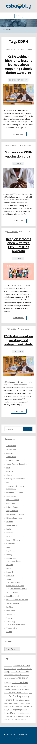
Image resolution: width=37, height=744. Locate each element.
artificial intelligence (17, 624)
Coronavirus (18, 164)
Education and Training (15, 514)
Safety (8, 579)
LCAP (16, 706)
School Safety (10, 713)
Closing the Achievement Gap (17, 479)
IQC (13, 706)
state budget (16, 716)
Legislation (27, 706)
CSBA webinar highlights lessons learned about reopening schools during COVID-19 (18, 64)
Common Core (24, 675)
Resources (10, 576)
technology (19, 719)
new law (9, 565)
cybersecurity (15, 582)
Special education (12, 603)
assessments (11, 457)
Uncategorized (11, 628)
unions (9, 632)
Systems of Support (13, 614)
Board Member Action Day (24, 669)
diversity (13, 689)
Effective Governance (14, 518)
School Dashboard (13, 592)
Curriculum (10, 503)
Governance (10, 544)
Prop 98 (10, 710)
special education (24, 713)
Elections (9, 522)
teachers (7, 719)
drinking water (12, 507)
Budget (7, 672)
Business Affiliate (12, 460)
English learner (12, 525)
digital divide (16, 686)
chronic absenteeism (12, 675)
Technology (10, 621)
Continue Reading (20, 134)
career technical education (18, 672)
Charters (9, 471)
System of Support (25, 716)
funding (25, 696)
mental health (11, 558)
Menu (18, 16)
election (18, 689)
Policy (8, 568)
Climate (9, 475)
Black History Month (10, 669)
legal (8, 547)
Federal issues (24, 693)
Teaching (13, 719)
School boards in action (15, 586)
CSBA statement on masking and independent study (18, 340)
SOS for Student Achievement (17, 600)
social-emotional (12, 596)
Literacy (9, 554)
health (6, 703)
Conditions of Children (18, 80)
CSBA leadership (12, 500)
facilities (9, 532)
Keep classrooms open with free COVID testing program (18, 245)
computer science (9, 678)
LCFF (20, 706)
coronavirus (20, 682)
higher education (13, 703)
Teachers (9, 618)
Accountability (11, 446)
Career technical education (16, 464)
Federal (9, 536)
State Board (10, 611)
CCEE (8, 468)
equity (8, 529)
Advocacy (9, 453)
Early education (12, 511)
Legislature (10, 551)
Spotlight (9, 607)
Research (9, 572)
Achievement (11, 449)
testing (25, 719)
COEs (8, 482)
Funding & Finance (13, 540)
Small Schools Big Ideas (18, 589)
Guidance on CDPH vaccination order (18, 154)
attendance (25, 665)
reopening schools (20, 709)
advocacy (16, 665)
